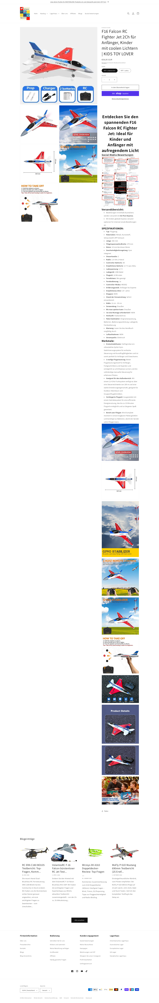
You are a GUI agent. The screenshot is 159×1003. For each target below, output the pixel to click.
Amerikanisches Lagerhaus (119, 941)
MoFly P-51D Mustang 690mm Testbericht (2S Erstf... (124, 868)
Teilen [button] (106, 811)
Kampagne (83, 948)
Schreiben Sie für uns (57, 941)
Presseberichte (25, 945)
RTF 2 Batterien (109, 71)
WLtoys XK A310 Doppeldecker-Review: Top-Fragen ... (93, 870)
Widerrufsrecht (38, 998)
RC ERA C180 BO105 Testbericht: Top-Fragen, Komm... (33, 868)
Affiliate (52, 956)
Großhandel (54, 952)
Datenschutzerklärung (51, 998)
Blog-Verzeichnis (26, 956)
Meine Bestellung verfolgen (59, 948)
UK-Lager (113, 952)
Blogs (22, 952)
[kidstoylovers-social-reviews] (120, 206)
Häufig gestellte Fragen (58, 960)
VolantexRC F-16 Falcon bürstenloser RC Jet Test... (63, 868)
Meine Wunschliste (86, 945)
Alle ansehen (79, 920)
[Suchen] (128, 13)
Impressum (89, 998)
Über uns (23, 941)
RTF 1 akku (125, 71)
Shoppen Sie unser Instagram (90, 956)
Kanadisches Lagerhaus (118, 956)
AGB (61, 998)
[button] (44, 13)
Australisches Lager (117, 945)
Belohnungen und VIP (87, 952)
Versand (104, 63)
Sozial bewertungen (87, 941)
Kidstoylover (28, 998)
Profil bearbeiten (86, 960)
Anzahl (104, 75)
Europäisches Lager (117, 948)
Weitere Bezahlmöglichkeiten (120, 98)
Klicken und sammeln (57, 945)
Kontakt (23, 948)
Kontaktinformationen (77, 998)
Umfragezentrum (86, 964)
